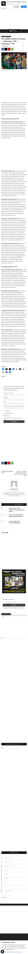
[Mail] (11, 498)
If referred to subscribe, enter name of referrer (14, 406)
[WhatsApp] (12, 49)
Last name (6, 397)
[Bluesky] (14, 498)
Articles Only (8, 410)
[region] (14, 947)
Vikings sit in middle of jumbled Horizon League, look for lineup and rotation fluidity (20, 473)
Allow (24, 6)
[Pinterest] (9, 49)
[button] (2, 31)
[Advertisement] (14, 15)
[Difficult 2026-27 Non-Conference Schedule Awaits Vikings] (4, 510)
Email (5, 401)
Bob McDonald (5, 46)
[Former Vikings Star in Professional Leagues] (4, 523)
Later (16, 6)
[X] (5, 49)
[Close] (26, 941)
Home (2, 34)
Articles (6, 34)
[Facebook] (2, 49)
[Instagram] (8, 498)
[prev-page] (2, 528)
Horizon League (7, 36)
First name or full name (9, 393)
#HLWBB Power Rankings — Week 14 (7, 472)
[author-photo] (14, 487)
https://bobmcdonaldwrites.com (14, 491)
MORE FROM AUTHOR (19, 504)
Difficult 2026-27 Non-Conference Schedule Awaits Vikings (16, 510)
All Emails (7, 415)
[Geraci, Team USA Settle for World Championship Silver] (4, 516)
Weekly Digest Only (9, 413)
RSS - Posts (3, 897)
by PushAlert (4, 8)
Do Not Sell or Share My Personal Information (12, 952)
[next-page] (4, 528)
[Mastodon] (17, 498)
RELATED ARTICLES (8, 504)
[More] (15, 49)
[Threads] (20, 498)
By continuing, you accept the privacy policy (13, 418)
